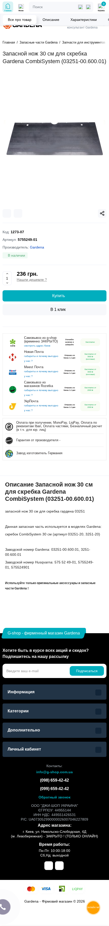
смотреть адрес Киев (37, 345)
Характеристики (83, 20)
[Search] (88, 7)
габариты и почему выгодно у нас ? (41, 358)
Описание (51, 20)
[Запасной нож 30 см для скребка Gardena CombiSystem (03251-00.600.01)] (54, 139)
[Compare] (7, 213)
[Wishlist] (18, 213)
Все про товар (19, 20)
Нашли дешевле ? (32, 280)
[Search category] (80, 7)
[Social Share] (102, 213)
